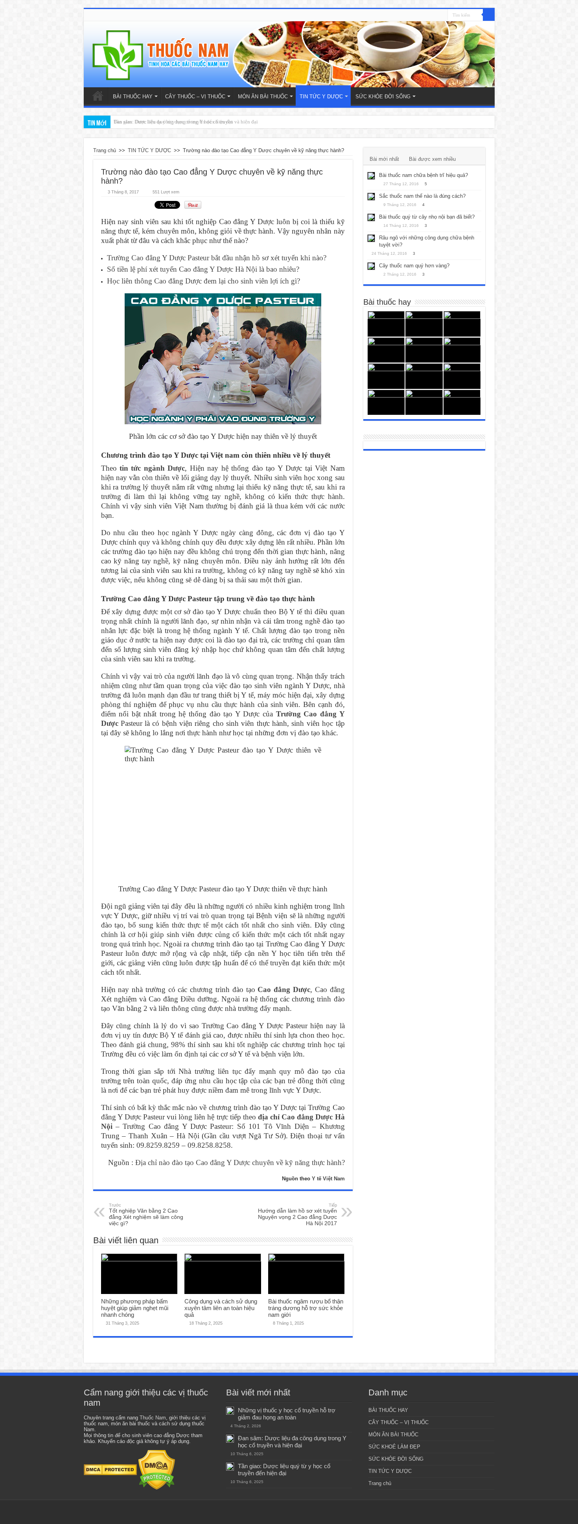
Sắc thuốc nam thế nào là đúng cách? (422, 196)
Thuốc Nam (153, 1418)
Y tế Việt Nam (328, 1179)
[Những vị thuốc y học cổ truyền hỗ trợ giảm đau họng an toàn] (386, 324)
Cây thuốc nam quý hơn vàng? (414, 266)
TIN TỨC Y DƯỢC (321, 96)
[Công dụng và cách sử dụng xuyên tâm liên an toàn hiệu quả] (386, 402)
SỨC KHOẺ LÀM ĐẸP (394, 1447)
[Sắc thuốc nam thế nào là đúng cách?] (371, 197)
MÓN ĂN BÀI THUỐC (263, 96)
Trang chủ (98, 95)
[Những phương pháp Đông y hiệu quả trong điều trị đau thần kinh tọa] (462, 376)
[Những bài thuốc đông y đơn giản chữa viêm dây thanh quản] (424, 376)
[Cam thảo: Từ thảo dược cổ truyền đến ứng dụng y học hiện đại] (424, 350)
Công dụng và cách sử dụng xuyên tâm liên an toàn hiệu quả (220, 1308)
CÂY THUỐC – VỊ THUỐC (195, 96)
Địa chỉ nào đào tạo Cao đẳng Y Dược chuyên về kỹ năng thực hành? (240, 1162)
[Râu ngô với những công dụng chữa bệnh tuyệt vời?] (371, 238)
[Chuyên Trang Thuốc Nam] (289, 54)
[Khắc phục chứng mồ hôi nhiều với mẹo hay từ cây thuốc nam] (462, 350)
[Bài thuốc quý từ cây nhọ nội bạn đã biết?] (371, 217)
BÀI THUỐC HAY (133, 96)
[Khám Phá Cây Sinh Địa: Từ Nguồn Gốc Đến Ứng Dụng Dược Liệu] (462, 324)
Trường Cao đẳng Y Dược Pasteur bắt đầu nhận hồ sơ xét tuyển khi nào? (216, 258)
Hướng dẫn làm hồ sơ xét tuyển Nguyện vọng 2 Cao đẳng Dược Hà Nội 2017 (297, 1214)
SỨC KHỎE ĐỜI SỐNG (382, 96)
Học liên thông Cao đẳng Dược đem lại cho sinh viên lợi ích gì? (203, 281)
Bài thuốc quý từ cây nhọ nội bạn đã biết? (427, 217)
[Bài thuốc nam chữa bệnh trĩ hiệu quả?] (371, 176)
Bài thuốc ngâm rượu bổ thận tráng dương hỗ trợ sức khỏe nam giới (305, 1308)
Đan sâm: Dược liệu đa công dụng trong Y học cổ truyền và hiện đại (292, 1442)
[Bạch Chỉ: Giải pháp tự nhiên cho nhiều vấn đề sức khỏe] (386, 350)
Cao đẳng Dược (284, 989)
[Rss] (442, 15)
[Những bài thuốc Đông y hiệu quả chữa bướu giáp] (424, 402)
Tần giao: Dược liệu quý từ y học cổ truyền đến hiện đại (173, 122)
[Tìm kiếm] (489, 15)
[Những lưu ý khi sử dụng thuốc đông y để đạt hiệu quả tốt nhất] (386, 376)
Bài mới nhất (384, 159)
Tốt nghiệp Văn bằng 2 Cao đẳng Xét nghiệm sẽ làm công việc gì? (146, 1214)
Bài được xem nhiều (432, 159)
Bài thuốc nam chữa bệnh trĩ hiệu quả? (423, 175)
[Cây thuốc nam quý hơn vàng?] (371, 266)
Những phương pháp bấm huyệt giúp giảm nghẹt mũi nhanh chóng (134, 1308)
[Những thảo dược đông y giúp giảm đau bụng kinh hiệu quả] (462, 402)
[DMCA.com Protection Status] (110, 1469)
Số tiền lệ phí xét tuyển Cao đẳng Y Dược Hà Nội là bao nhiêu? (203, 269)
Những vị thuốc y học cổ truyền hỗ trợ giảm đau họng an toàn (286, 1414)
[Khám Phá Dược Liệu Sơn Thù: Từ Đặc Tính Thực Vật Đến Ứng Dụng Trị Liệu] (424, 324)
